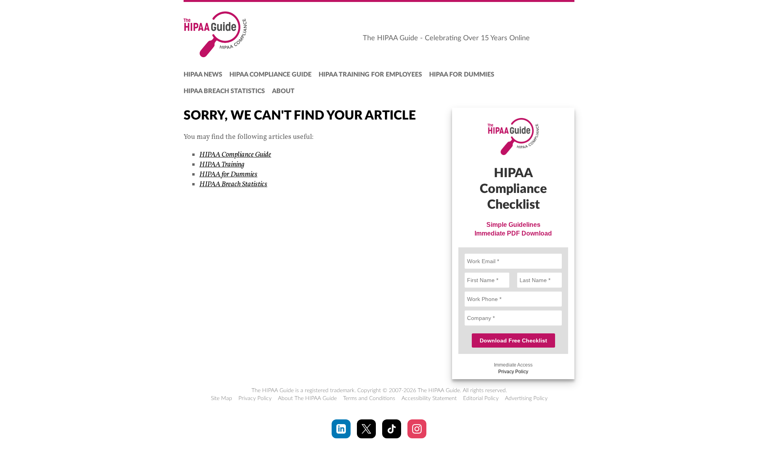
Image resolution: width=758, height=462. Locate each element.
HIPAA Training (221, 165)
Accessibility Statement (429, 398)
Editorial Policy (481, 398)
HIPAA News (203, 74)
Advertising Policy (526, 398)
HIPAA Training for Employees (370, 74)
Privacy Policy (513, 371)
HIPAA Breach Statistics (224, 91)
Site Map (221, 398)
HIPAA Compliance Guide (270, 74)
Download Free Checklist (513, 340)
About (283, 91)
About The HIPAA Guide (307, 398)
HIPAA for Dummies (461, 74)
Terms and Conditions (369, 398)
